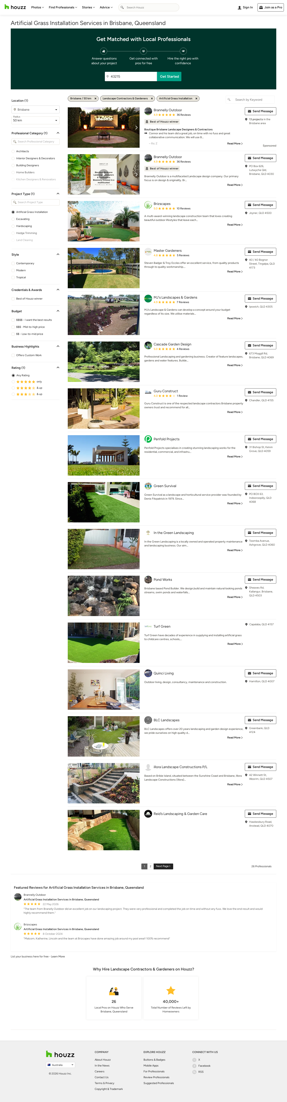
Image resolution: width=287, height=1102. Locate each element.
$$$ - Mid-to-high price (30, 327)
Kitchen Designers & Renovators (36, 179)
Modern (21, 270)
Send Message (263, 111)
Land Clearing (24, 240)
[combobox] (148, 7)
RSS (201, 1072)
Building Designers (27, 165)
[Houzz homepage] (15, 6)
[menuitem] (37, 7)
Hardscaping (24, 226)
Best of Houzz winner (29, 298)
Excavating (22, 219)
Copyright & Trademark (109, 1089)
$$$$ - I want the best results (34, 320)
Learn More (58, 956)
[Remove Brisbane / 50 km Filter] (95, 98)
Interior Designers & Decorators (35, 158)
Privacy (109, 1083)
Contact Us (102, 1077)
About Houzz (103, 1059)
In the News (102, 1065)
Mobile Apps (151, 1065)
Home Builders (25, 172)
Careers (99, 1071)
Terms (98, 1083)
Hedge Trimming (26, 233)
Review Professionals (156, 1077)
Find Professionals (61, 7)
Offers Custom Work (29, 355)
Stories (87, 7)
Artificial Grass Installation (32, 212)
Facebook (204, 1065)
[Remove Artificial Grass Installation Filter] (196, 98)
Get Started (169, 76)
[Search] (122, 7)
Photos (36, 7)
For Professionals (154, 1071)
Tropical (21, 277)
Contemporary (25, 263)
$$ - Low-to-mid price (29, 334)
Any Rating (22, 375)
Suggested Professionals (159, 1083)
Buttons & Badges (154, 1059)
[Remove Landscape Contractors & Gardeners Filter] (152, 98)
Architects (22, 151)
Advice (105, 7)
